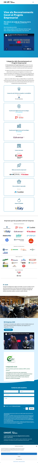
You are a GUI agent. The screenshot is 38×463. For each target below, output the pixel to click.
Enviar (31, 408)
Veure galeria (8, 329)
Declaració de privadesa (22, 461)
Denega (19, 456)
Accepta (19, 453)
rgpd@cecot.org (30, 418)
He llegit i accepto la (12, 406)
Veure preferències (19, 459)
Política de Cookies (15, 461)
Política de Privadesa (16, 406)
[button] (36, 446)
